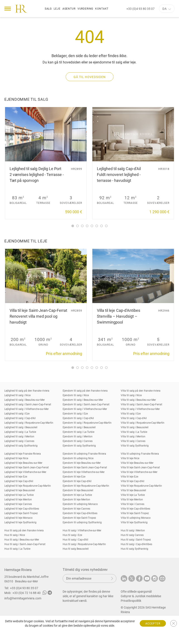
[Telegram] (49, 593)
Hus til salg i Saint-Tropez (136, 539)
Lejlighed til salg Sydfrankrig (21, 445)
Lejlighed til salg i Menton (19, 436)
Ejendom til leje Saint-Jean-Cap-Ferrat (85, 467)
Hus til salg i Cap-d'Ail (75, 539)
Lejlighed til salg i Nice (17, 395)
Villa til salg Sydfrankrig (135, 445)
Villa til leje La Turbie (133, 494)
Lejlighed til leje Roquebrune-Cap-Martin (27, 485)
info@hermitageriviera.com (22, 598)
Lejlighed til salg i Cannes (19, 441)
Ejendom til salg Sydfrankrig (79, 445)
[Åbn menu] (7, 8)
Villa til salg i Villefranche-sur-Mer (140, 409)
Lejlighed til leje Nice (16, 458)
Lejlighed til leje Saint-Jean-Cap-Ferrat (26, 467)
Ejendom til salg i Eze (75, 413)
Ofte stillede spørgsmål (136, 591)
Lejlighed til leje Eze (15, 476)
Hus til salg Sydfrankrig (134, 548)
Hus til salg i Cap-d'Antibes (136, 544)
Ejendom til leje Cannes (76, 508)
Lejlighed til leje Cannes (18, 504)
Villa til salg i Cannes (133, 441)
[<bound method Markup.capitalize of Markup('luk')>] (173, 623)
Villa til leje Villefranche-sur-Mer (139, 472)
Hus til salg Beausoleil (76, 548)
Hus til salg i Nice (14, 535)
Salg (48, 8)
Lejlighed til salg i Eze (16, 413)
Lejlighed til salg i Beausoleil (20, 427)
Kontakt (101, 8)
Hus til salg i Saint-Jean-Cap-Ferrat (24, 544)
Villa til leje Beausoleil (133, 490)
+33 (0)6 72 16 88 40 (26, 593)
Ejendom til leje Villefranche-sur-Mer (84, 472)
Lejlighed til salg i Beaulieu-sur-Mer (24, 399)
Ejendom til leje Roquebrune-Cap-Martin (86, 485)
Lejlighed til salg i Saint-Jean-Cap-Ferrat (27, 404)
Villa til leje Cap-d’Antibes (135, 508)
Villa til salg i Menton (133, 436)
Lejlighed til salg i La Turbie (20, 431)
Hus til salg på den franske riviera (24, 530)
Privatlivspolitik (131, 600)
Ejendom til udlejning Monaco (80, 504)
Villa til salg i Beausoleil (134, 427)
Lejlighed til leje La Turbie (19, 494)
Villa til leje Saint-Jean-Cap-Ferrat (140, 467)
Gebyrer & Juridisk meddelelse (141, 596)
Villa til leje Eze (129, 476)
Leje (57, 8)
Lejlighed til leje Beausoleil (19, 490)
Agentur (69, 8)
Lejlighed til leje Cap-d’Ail (18, 481)
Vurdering (85, 8)
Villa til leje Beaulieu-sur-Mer (137, 462)
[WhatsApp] (44, 593)
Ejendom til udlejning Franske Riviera (84, 453)
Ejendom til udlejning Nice (78, 458)
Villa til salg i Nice (131, 395)
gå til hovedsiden (90, 77)
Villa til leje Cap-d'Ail (132, 481)
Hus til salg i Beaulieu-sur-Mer (21, 539)
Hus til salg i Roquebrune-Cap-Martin (84, 544)
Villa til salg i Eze (131, 413)
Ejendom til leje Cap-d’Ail (77, 481)
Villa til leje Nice (130, 458)
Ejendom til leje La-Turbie (77, 494)
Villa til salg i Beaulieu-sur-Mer (138, 399)
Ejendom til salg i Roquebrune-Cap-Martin (87, 422)
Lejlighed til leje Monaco (18, 517)
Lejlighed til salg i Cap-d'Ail (20, 418)
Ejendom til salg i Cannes (78, 441)
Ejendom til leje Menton (76, 499)
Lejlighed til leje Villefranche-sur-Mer (25, 472)
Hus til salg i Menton (133, 530)
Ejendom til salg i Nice (76, 395)
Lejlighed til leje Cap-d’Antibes (21, 508)
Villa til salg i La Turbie (134, 431)
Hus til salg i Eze (72, 535)
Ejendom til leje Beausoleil (78, 490)
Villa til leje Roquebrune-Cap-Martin (141, 485)
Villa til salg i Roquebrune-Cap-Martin (142, 422)
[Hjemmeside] (21, 9)
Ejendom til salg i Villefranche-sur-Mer (85, 409)
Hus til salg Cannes (132, 535)
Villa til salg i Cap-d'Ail (134, 418)
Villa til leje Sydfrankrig (134, 522)
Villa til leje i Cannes (132, 504)
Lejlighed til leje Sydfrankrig (20, 522)
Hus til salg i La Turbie (17, 548)
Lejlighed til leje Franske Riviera (22, 453)
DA (164, 8)
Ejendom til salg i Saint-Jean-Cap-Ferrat (86, 404)
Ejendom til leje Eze (74, 476)
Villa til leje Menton (132, 499)
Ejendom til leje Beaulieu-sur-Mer (82, 462)
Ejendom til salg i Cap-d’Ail (78, 418)
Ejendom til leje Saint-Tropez (79, 517)
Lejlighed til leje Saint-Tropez (21, 513)
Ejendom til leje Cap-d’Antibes (80, 513)
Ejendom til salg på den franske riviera (85, 390)
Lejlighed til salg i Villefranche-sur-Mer (26, 409)
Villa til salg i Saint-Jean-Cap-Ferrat (141, 404)
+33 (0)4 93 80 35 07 (140, 8)
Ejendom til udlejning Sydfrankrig (82, 522)
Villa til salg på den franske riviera (140, 390)
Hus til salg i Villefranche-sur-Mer (82, 530)
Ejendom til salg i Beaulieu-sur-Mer (83, 399)
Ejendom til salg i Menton (78, 436)
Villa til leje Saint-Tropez (135, 513)
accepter (152, 623)
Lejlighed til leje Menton (18, 499)
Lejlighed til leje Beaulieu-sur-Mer (23, 462)
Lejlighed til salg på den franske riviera (26, 390)
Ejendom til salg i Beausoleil (79, 427)
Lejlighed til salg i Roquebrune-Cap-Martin (28, 422)
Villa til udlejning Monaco (136, 517)
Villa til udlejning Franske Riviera (140, 453)
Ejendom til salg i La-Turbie (78, 431)
